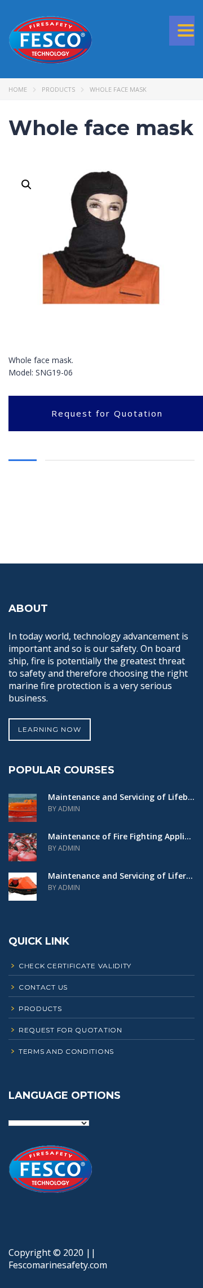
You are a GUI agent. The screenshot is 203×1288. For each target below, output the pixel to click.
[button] (26, 185)
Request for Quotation (107, 413)
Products (58, 89)
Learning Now (49, 729)
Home (17, 89)
